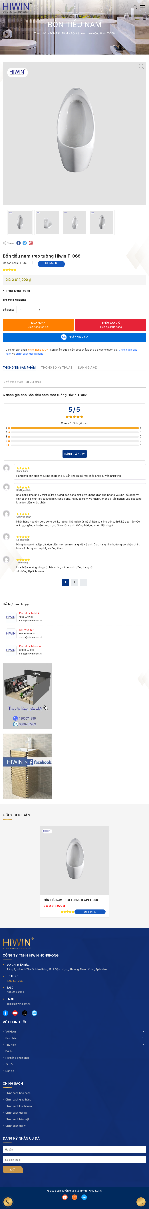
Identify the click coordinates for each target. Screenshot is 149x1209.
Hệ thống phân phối (17, 1057)
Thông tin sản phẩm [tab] (19, 367)
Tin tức (9, 1064)
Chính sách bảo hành (18, 1092)
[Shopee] (65, 1197)
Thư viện (10, 1044)
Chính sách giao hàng (18, 1099)
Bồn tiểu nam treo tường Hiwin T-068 (70, 899)
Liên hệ (9, 1070)
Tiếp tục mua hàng (111, 324)
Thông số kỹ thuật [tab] (57, 367)
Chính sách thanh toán (18, 1106)
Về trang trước (14, 381)
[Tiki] (84, 1197)
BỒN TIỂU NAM (59, 33)
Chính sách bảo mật (17, 1119)
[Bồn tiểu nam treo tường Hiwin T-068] (74, 860)
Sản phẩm (11, 1038)
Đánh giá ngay (74, 453)
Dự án (9, 1051)
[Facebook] (5, 1013)
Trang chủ (40, 33)
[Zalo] (34, 1013)
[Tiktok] (24, 1013)
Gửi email (35, 381)
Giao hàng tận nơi (38, 324)
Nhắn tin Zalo (78, 337)
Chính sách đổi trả (16, 1112)
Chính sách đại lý (15, 1125)
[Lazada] (74, 1197)
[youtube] (15, 1013)
